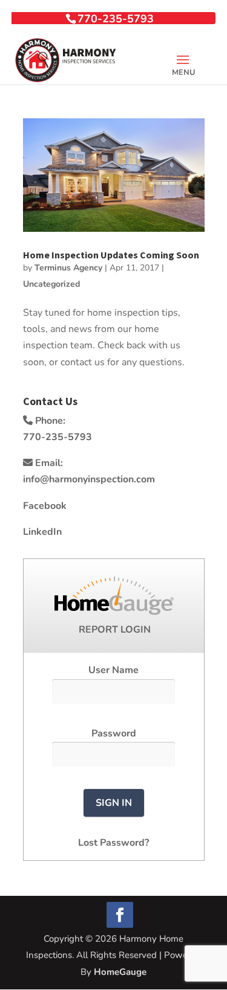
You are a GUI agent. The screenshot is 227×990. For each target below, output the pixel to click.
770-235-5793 (115, 18)
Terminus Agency (68, 267)
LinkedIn (42, 531)
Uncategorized (51, 284)
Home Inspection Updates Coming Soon (111, 255)
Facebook (45, 506)
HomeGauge (120, 972)
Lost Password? (113, 842)
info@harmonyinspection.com (89, 479)
